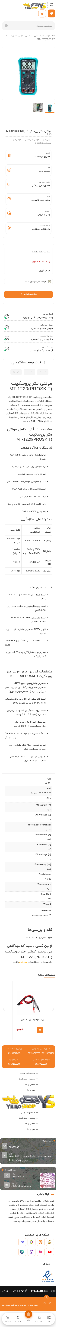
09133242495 (14, 1053)
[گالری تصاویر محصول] (28, 73)
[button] (4, 1009)
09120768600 (34, 1053)
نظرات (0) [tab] (16, 372)
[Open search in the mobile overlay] (28, 26)
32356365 (14, 1147)
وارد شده (23, 962)
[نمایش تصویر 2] (38, 108)
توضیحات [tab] (43, 372)
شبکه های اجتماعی (41, 1059)
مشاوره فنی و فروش (41, 1048)
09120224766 (48, 1053)
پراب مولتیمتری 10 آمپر (32, 1019)
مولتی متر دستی (32, 35)
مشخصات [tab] (29, 372)
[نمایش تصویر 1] (50, 108)
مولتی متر (45, 35)
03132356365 (14, 1064)
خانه (53, 35)
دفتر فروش (14, 1059)
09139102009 (41, 1064)
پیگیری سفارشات (14, 1048)
